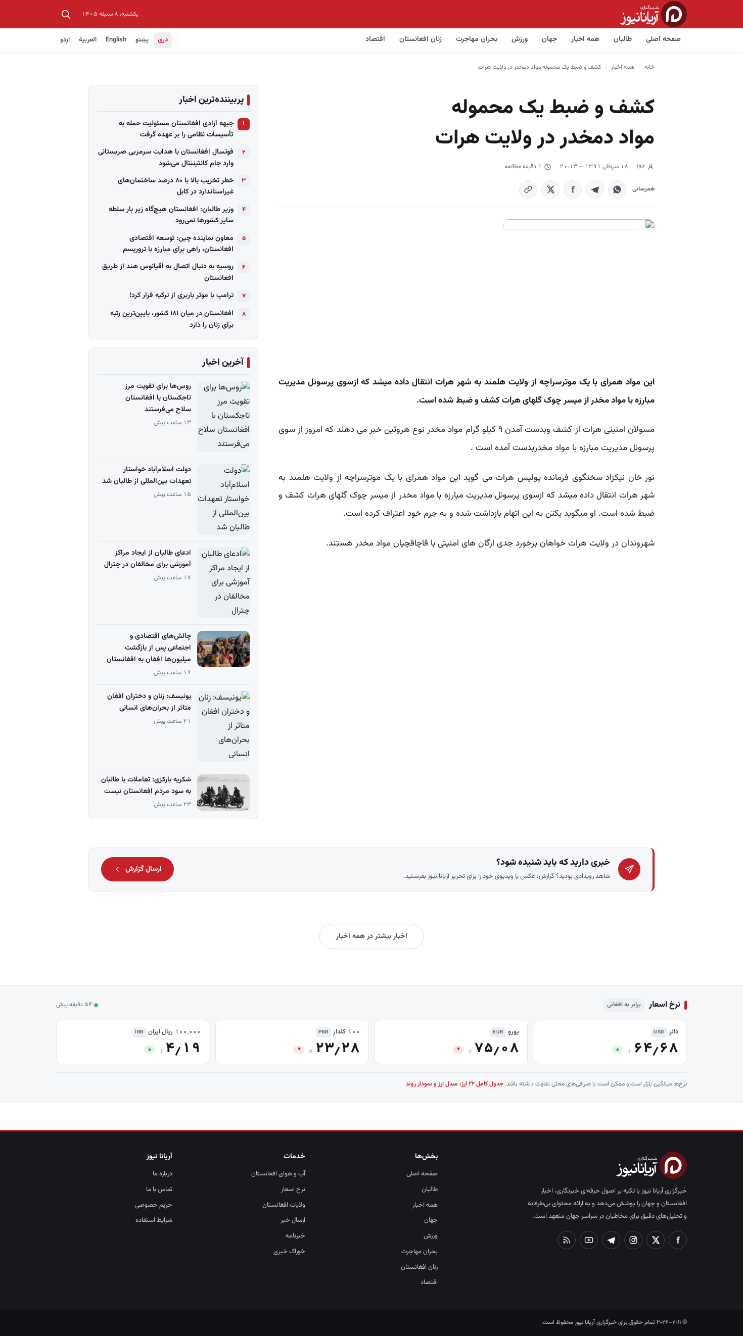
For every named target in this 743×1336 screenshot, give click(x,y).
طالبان (623, 39)
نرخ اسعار (293, 1189)
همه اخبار (585, 39)
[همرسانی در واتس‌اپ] (617, 189)
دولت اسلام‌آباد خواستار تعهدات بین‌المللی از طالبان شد (146, 475)
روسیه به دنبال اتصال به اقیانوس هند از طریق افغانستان (168, 272)
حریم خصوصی (153, 1205)
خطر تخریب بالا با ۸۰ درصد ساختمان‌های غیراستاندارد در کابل (176, 186)
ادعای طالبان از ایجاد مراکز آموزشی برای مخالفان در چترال (147, 559)
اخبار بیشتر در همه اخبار (371, 936)
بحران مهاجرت (476, 39)
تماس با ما (159, 1189)
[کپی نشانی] (528, 189)
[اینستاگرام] (633, 1240)
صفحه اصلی (663, 39)
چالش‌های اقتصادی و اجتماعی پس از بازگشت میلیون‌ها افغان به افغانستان (149, 648)
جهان (549, 39)
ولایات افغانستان (283, 1205)
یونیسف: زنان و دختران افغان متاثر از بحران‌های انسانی (149, 702)
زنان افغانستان (420, 39)
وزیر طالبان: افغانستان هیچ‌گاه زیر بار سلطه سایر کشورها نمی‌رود (171, 215)
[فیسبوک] (678, 1240)
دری (163, 40)
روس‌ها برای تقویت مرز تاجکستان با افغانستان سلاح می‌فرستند (158, 398)
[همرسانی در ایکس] (550, 189)
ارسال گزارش (143, 869)
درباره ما (162, 1174)
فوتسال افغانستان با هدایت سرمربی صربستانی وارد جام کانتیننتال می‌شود (166, 157)
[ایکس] (655, 1240)
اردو (65, 40)
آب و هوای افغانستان (278, 1174)
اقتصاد (375, 39)
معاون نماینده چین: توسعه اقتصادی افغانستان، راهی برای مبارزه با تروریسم (178, 244)
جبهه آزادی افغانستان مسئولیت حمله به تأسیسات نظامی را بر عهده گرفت (176, 129)
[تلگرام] (611, 1240)
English (116, 40)
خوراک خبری (289, 1252)
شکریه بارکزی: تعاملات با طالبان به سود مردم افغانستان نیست (146, 785)
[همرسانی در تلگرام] (595, 189)
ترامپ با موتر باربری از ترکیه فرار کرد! (181, 295)
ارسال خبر (293, 1220)
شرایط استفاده (153, 1220)
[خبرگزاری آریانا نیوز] (653, 14)
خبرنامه (295, 1236)
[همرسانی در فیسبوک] (573, 189)
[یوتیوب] (589, 1240)
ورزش (520, 39)
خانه (649, 67)
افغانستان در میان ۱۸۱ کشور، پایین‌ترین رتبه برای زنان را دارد (172, 319)
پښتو (142, 40)
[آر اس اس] (567, 1240)
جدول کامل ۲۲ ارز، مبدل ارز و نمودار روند (454, 1083)
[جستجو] (65, 14)
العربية (88, 40)
